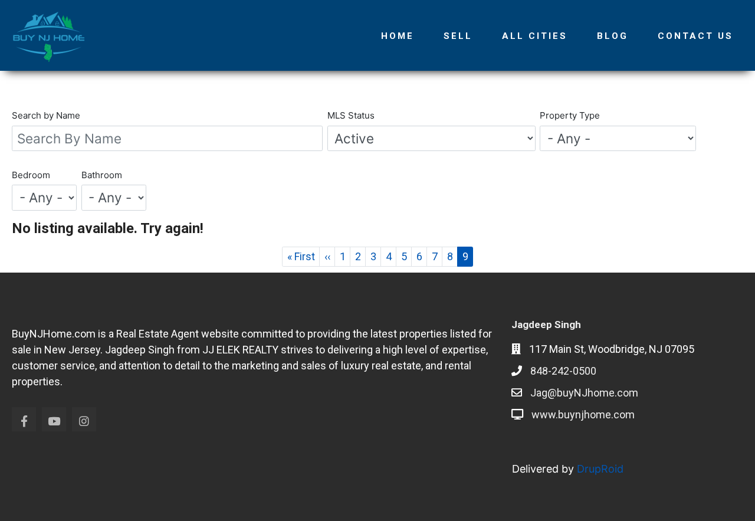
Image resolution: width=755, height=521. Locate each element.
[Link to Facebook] (24, 419)
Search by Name (46, 115)
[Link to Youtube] (54, 419)
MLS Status (351, 115)
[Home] (53, 35)
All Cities (534, 36)
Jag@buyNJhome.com (584, 392)
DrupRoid (600, 469)
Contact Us (695, 36)
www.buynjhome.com (583, 414)
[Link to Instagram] (84, 419)
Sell (458, 36)
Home (397, 36)
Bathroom (101, 175)
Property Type (570, 115)
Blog (612, 36)
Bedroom (31, 175)
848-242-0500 (563, 371)
